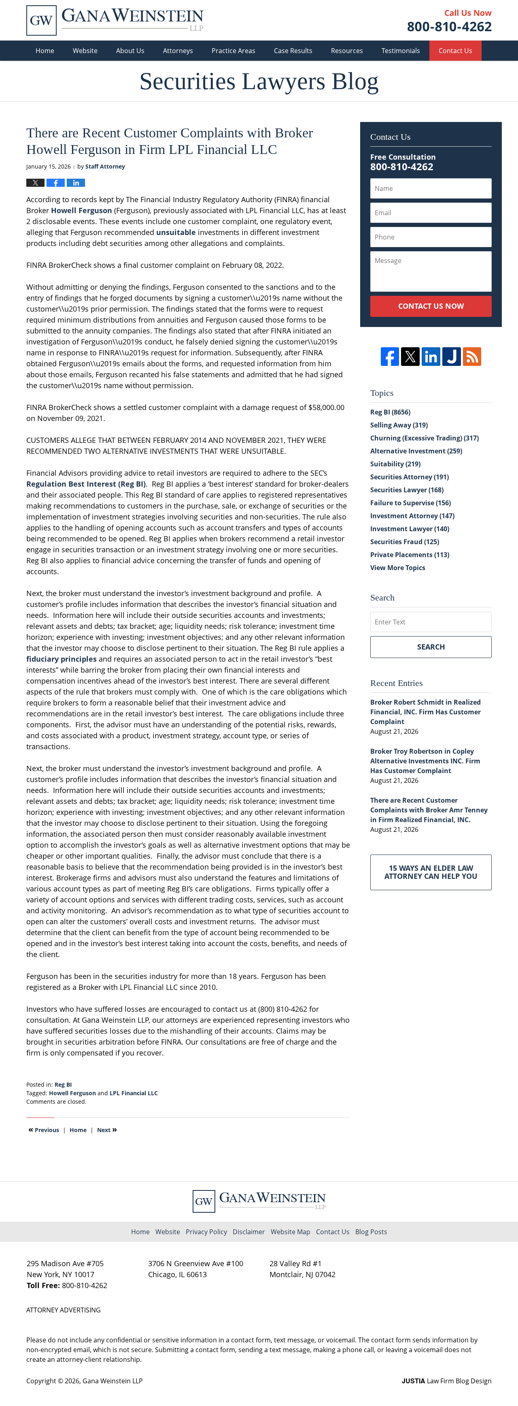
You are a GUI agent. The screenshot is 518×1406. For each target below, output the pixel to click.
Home (45, 50)
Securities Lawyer (407, 489)
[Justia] (451, 356)
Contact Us (455, 50)
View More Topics (397, 567)
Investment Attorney (412, 515)
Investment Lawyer (409, 528)
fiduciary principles (61, 659)
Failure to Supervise (410, 502)
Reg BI (63, 1084)
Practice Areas (233, 50)
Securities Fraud (404, 541)
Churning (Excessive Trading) (424, 438)
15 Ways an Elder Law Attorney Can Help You (431, 872)
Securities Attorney (409, 476)
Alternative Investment (416, 451)
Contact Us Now (431, 306)
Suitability (395, 463)
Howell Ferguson (81, 210)
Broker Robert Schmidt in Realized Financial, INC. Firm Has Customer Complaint (425, 712)
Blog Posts (371, 1231)
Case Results (293, 50)
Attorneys (178, 50)
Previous (43, 1129)
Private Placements (409, 554)
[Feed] (472, 356)
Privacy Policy (206, 1231)
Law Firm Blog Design (447, 1380)
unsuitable (176, 232)
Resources (347, 50)
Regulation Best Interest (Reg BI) (86, 484)
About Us (130, 50)
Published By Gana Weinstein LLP (450, 20)
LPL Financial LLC (134, 1093)
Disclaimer (249, 1231)
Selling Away (399, 425)
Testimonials (401, 50)
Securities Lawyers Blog (115, 20)
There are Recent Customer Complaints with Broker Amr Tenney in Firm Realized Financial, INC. (429, 810)
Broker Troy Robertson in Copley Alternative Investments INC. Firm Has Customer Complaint (425, 761)
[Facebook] (390, 356)
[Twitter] (410, 356)
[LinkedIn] (431, 356)
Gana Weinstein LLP (113, 1380)
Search (431, 647)
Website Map (290, 1231)
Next (107, 1129)
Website (85, 50)
